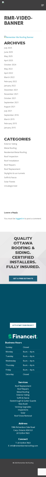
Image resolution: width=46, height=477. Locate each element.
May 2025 (8, 56)
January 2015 (10, 127)
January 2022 (10, 85)
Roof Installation (11, 160)
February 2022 (10, 81)
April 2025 (8, 60)
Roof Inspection (11, 156)
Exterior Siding (10, 144)
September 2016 (11, 115)
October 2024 (10, 64)
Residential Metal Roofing (15, 152)
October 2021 (10, 98)
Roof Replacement (12, 169)
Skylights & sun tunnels (14, 173)
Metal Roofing (10, 148)
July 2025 (8, 48)
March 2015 (9, 119)
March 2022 (9, 77)
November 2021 (11, 94)
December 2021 (11, 90)
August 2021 (9, 106)
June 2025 (8, 52)
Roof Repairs (10, 165)
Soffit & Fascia (10, 177)
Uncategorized (10, 186)
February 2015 (10, 123)
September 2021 (11, 102)
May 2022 (8, 69)
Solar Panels (9, 181)
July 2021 (8, 111)
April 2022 (8, 73)
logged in (20, 218)
